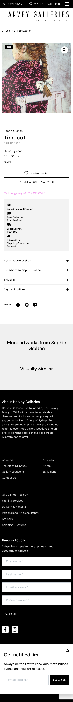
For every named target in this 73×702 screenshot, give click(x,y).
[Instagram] (15, 629)
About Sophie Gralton (17, 260)
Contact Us (9, 477)
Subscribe (11, 613)
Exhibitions (49, 471)
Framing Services (12, 500)
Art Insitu (7, 519)
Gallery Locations (13, 471)
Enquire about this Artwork (36, 182)
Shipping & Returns (14, 525)
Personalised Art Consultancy (20, 513)
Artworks (48, 460)
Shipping (9, 279)
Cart (49, 3)
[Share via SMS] (35, 304)
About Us (7, 460)
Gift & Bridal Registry (15, 494)
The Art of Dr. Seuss (14, 466)
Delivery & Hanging (14, 506)
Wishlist (39, 3)
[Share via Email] (18, 304)
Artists (47, 466)
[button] (64, 49)
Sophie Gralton (13, 130)
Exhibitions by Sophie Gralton (22, 270)
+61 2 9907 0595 (12, 3)
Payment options (14, 289)
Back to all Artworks (17, 31)
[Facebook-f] (5, 629)
